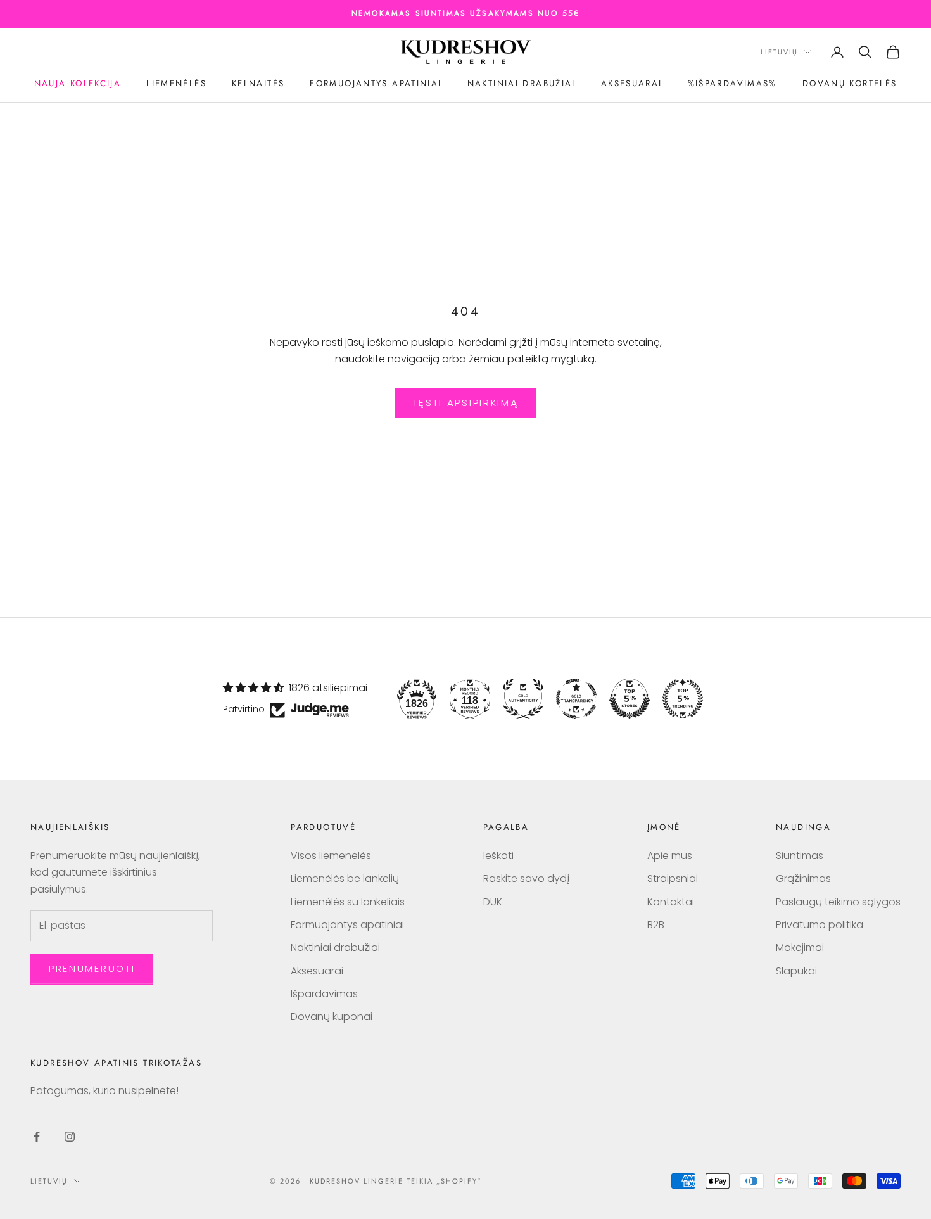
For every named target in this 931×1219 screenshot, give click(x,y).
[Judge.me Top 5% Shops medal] (629, 699)
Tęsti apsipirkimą (466, 402)
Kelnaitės (258, 83)
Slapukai (796, 971)
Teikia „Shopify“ (444, 1181)
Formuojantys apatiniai (375, 83)
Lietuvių (779, 52)
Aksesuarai (631, 83)
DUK (492, 902)
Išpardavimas (324, 993)
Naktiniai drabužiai (521, 83)
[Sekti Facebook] (36, 1136)
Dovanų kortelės (849, 83)
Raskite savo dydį (526, 878)
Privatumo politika (819, 924)
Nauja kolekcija (78, 83)
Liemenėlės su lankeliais (348, 902)
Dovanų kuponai (331, 1016)
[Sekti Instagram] (69, 1136)
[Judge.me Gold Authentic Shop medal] (523, 699)
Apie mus (669, 855)
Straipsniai (672, 878)
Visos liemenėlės (331, 855)
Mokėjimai (800, 947)
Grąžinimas (803, 878)
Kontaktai (670, 902)
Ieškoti (498, 855)
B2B (655, 924)
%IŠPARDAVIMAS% (732, 83)
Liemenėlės (176, 83)
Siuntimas (799, 855)
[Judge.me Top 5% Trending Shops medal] (682, 699)
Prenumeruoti (92, 968)
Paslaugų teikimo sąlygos (838, 902)
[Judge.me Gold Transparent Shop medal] (576, 699)
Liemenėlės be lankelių (345, 878)
